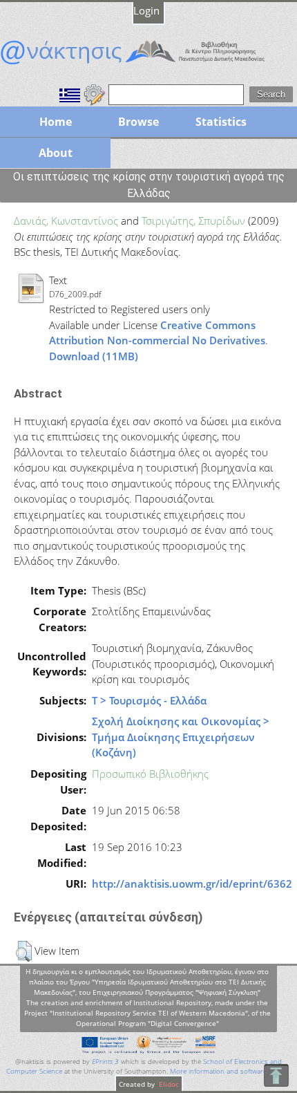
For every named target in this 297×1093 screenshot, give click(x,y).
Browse (138, 121)
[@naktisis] (148, 64)
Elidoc (168, 1084)
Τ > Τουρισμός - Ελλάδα (149, 700)
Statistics (221, 121)
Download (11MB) (93, 356)
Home (55, 121)
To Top (276, 1075)
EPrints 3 (105, 1061)
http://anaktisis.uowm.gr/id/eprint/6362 (192, 883)
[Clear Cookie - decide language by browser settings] (95, 93)
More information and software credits (229, 1071)
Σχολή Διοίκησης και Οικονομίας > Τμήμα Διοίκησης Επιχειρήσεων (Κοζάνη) (180, 736)
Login (146, 10)
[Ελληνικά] (70, 93)
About (56, 152)
